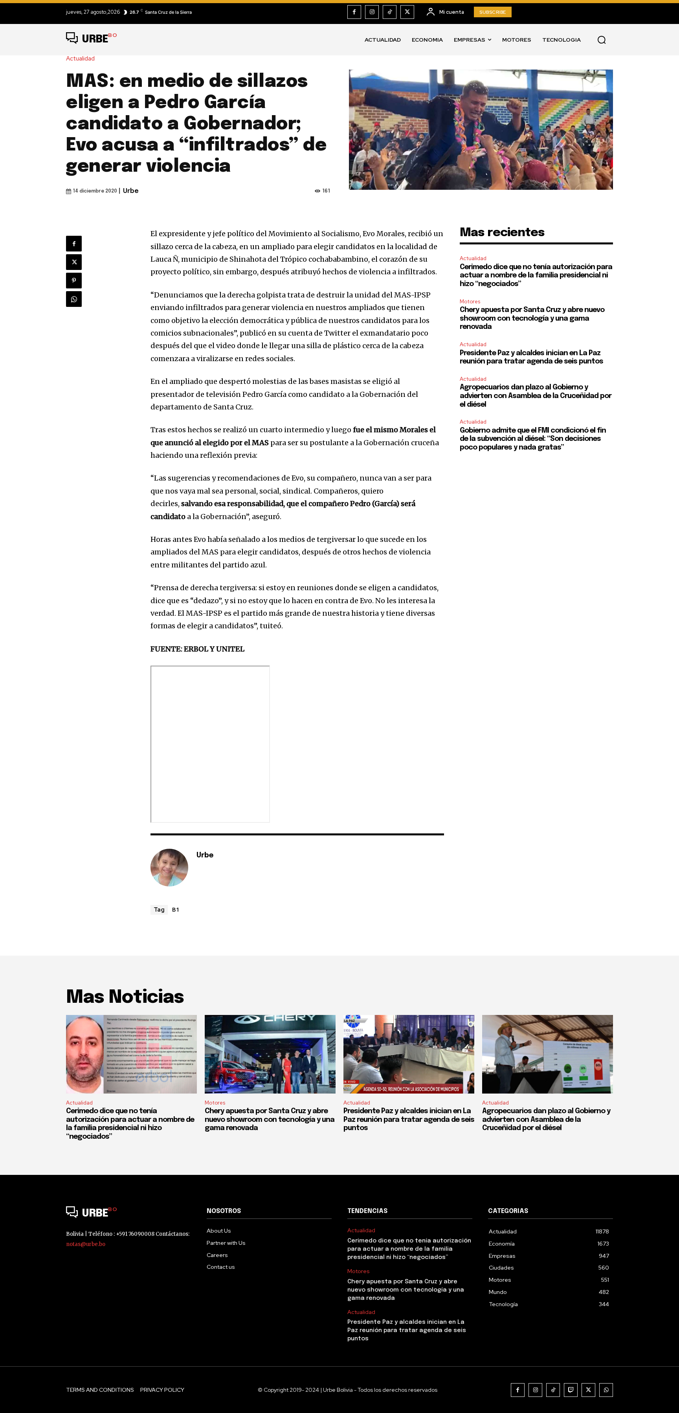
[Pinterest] (74, 280)
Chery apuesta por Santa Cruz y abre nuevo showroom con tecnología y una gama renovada (532, 318)
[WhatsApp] (74, 299)
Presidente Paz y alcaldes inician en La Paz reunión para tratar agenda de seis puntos (408, 1120)
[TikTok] (389, 12)
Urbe (131, 191)
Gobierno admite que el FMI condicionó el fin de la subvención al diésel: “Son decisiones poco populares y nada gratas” (533, 439)
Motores (470, 301)
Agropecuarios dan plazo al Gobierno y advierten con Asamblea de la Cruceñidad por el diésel (535, 396)
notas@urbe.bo (85, 1244)
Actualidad (80, 59)
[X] (407, 12)
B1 (176, 909)
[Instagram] (372, 12)
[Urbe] (169, 867)
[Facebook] (354, 12)
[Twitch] (571, 1390)
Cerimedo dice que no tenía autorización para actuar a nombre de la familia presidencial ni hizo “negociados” (536, 276)
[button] (601, 39)
